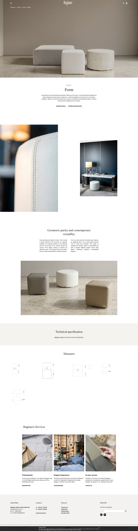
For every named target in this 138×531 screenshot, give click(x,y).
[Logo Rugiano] (68, 3)
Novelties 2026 (65, 513)
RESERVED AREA (26, 485)
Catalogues (64, 509)
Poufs (24, 7)
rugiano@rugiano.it (41, 513)
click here (48, 529)
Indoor (19, 7)
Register (57, 337)
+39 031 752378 (42, 507)
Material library (65, 511)
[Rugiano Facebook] (105, 514)
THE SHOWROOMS (58, 485)
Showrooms (64, 507)
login (62, 337)
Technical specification (75, 106)
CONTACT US (89, 485)
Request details (60, 106)
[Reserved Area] (127, 3)
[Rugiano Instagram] (101, 514)
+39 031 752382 (42, 509)
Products (12, 7)
